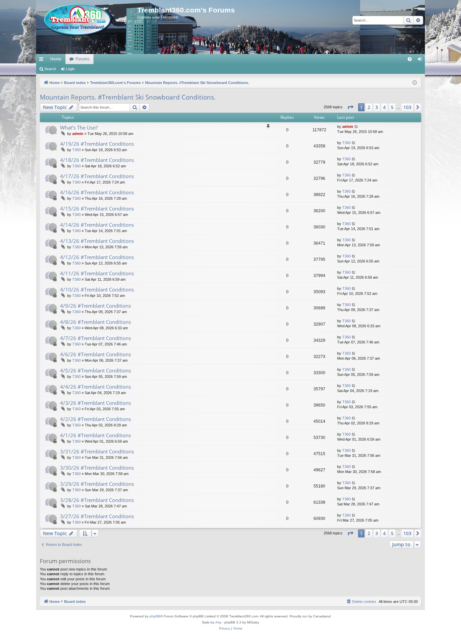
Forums (82, 59)
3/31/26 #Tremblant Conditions (97, 451)
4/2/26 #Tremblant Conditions (95, 419)
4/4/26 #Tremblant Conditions (95, 386)
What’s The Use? (79, 127)
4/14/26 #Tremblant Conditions (97, 224)
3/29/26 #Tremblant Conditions (97, 483)
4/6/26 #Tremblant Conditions (95, 354)
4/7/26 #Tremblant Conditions (95, 338)
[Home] (86, 20)
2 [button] (369, 107)
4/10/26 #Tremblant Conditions (97, 289)
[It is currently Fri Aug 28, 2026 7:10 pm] (414, 83)
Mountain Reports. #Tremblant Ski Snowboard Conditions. (128, 97)
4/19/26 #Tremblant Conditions (97, 143)
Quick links (42, 60)
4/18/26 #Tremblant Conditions (97, 160)
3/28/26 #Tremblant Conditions (97, 500)
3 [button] (376, 107)
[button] (350, 107)
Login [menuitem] (421, 60)
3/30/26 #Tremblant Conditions (97, 467)
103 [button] (407, 107)
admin (77, 134)
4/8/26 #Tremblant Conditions (95, 321)
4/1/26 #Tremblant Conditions (95, 435)
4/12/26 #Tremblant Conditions (97, 257)
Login (70, 69)
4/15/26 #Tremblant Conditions (97, 208)
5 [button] (392, 107)
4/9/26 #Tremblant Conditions (95, 305)
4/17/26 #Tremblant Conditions (97, 176)
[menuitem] (410, 59)
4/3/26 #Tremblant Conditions (95, 402)
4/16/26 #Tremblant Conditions (97, 192)
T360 (76, 150)
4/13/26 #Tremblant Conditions (97, 241)
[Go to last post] (356, 126)
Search (50, 69)
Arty (218, 622)
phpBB (155, 616)
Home (55, 59)
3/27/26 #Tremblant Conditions (97, 516)
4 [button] (384, 107)
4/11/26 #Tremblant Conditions (97, 273)
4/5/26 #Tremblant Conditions (95, 370)
